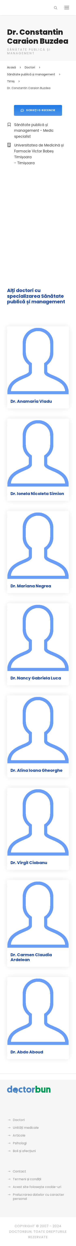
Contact (19, 1171)
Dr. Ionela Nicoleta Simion (37, 493)
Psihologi (20, 1143)
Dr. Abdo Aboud (27, 1052)
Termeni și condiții (27, 1179)
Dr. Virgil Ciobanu (29, 863)
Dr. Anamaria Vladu (31, 401)
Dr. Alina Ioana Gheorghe (36, 770)
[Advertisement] (38, 213)
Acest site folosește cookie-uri (37, 1187)
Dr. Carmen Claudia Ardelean (31, 957)
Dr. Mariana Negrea (31, 586)
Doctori (19, 1120)
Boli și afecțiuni (24, 1151)
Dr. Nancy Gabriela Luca (36, 678)
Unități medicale (26, 1127)
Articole (19, 1135)
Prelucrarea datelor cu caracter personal (38, 1196)
